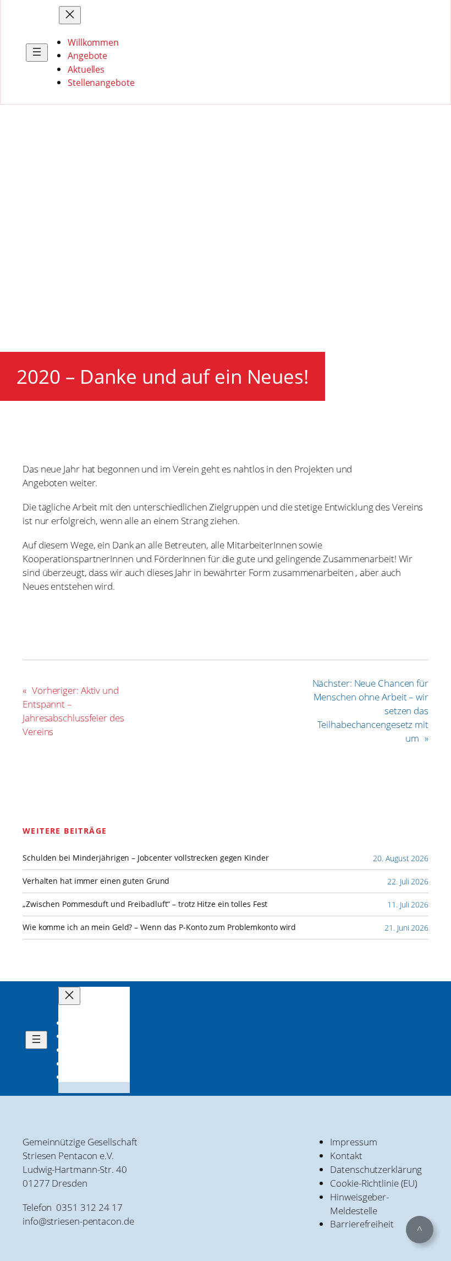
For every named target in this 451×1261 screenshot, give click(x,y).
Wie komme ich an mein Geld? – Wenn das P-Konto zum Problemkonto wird (159, 927)
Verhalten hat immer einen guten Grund (96, 881)
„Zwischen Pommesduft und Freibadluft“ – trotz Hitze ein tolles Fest (145, 904)
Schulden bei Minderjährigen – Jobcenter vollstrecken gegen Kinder (146, 858)
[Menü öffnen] (37, 53)
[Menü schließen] (70, 15)
